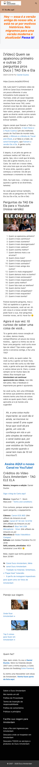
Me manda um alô (11, 694)
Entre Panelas (27, 668)
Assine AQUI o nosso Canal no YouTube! (19, 465)
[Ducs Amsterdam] (11, 3)
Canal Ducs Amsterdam (16, 563)
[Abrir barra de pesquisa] (36, 3)
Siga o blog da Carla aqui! (14, 494)
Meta (30, 563)
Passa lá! (28, 37)
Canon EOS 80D (18, 515)
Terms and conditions (22, 502)
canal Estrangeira (10, 142)
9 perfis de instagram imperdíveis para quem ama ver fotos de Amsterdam (19, 579)
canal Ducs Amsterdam (16, 566)
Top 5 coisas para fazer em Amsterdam (9, 637)
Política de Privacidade (13, 698)
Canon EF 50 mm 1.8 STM (21, 521)
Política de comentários (13, 708)
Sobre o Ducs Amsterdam (14, 691)
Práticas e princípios (12, 712)
